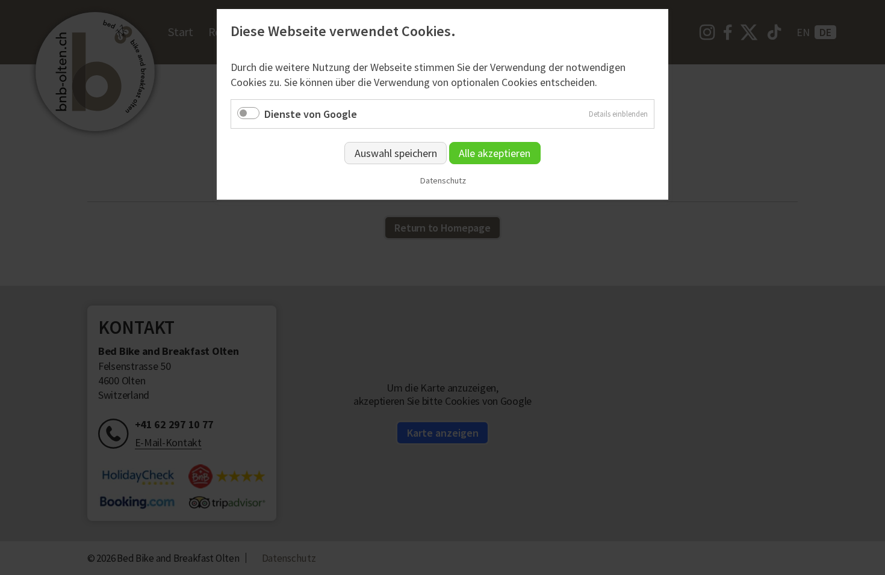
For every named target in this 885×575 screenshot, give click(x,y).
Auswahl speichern (396, 153)
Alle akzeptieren (494, 153)
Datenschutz (443, 181)
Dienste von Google (310, 114)
